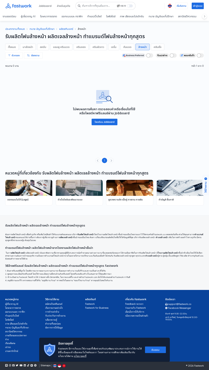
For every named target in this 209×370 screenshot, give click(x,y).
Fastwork (90, 304)
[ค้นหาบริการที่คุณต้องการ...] (79, 6)
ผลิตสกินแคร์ (66, 28)
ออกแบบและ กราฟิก (72, 16)
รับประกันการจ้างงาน (55, 315)
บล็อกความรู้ (51, 319)
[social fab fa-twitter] (17, 365)
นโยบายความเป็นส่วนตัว (136, 315)
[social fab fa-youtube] (21, 365)
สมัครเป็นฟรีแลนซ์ (53, 304)
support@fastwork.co (179, 304)
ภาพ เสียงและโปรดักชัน (132, 16)
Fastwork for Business (96, 308)
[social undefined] (32, 365)
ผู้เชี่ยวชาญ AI (28, 16)
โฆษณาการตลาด (48, 16)
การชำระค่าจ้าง (52, 311)
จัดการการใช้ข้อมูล (54, 327)
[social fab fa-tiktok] (28, 365)
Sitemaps (45, 365)
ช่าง (7, 339)
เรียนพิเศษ (10, 343)
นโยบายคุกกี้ (80, 356)
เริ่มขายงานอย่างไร (54, 308)
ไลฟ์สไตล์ (110, 16)
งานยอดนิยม (9, 16)
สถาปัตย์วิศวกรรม (187, 16)
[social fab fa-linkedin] (25, 365)
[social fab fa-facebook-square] (13, 365)
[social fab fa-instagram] (10, 365)
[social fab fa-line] (6, 365)
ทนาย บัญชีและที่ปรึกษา (161, 16)
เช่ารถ (8, 347)
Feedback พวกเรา (134, 304)
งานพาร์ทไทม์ (11, 351)
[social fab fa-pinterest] (35, 365)
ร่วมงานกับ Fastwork (135, 308)
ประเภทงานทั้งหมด (15, 28)
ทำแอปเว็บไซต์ (94, 16)
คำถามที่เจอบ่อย (53, 323)
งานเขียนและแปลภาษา (16, 335)
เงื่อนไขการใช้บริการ (134, 311)
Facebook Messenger (179, 308)
